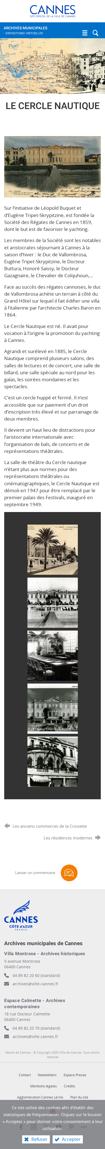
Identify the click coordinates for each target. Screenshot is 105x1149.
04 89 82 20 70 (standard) (36, 1028)
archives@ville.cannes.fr (35, 1036)
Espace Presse (75, 1075)
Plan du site (79, 1097)
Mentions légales (43, 1086)
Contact (25, 1075)
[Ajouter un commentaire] (69, 873)
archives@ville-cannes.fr (36, 983)
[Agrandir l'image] (52, 166)
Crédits (69, 1086)
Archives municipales (25, 30)
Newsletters (47, 1075)
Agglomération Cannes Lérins (40, 1097)
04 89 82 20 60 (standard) (36, 975)
